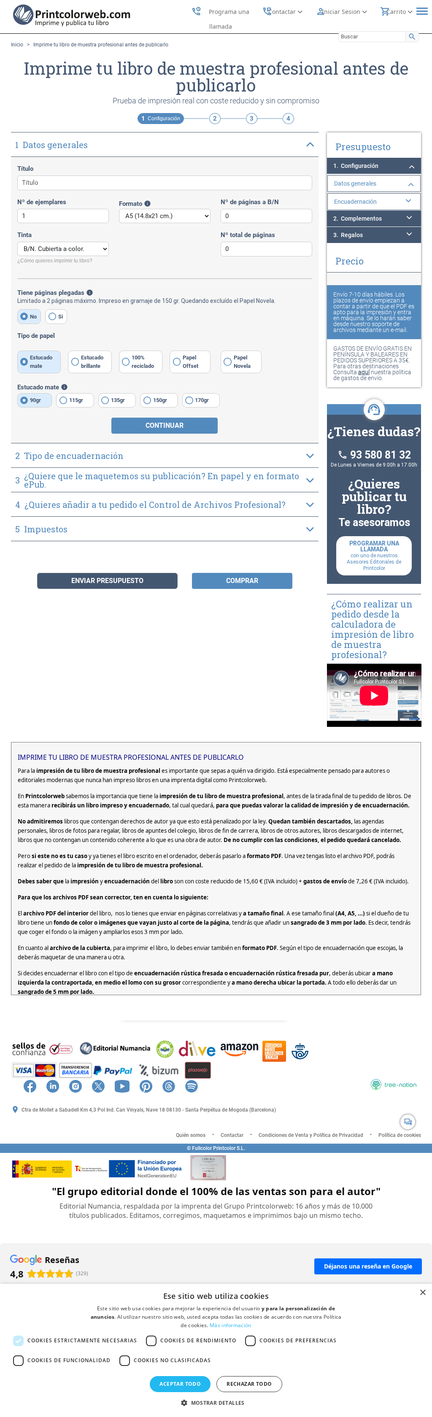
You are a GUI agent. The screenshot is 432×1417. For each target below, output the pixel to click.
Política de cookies (399, 1135)
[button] (216, 1402)
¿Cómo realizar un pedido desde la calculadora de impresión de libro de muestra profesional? (372, 629)
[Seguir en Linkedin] (57, 1085)
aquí (364, 372)
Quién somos (190, 1135)
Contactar (232, 1135)
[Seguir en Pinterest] (150, 1085)
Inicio (17, 45)
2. (357, 218)
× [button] (422, 1293)
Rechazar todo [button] (249, 1383)
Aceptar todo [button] (180, 1383)
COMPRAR (242, 581)
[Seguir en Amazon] (209, 1085)
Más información (230, 1325)
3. (348, 235)
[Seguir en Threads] (173, 1085)
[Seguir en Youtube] (126, 1085)
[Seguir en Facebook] (34, 1085)
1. (355, 165)
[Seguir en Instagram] (79, 1085)
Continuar (165, 425)
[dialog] (216, 1350)
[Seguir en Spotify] (195, 1085)
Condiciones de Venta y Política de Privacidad (311, 1135)
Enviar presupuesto (107, 581)
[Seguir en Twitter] (102, 1085)
